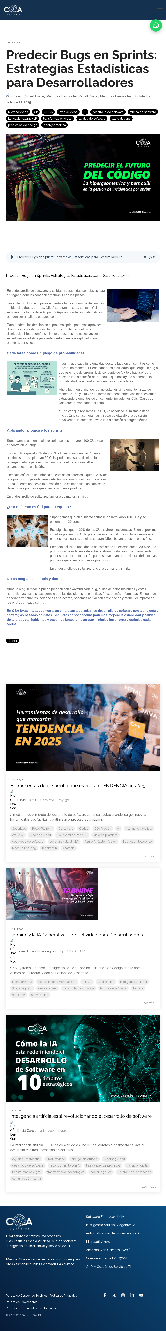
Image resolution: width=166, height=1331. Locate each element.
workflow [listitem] (18, 995)
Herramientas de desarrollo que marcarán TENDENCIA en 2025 (77, 785)
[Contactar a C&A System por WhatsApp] (156, 25)
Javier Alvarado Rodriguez (36, 951)
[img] (145, 257)
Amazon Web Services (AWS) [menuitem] (108, 1250)
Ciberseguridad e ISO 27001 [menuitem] (106, 1258)
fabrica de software (143, 112)
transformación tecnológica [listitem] (65, 1172)
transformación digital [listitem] (26, 1172)
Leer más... (149, 856)
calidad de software (91, 118)
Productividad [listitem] (55, 1159)
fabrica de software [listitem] (113, 988)
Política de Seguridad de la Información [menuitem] (31, 1308)
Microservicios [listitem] (22, 982)
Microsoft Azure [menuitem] (98, 1242)
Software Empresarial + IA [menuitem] (105, 1217)
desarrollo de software (108, 112)
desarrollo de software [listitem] (28, 841)
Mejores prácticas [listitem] (105, 835)
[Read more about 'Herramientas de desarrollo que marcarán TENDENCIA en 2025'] (83, 727)
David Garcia (26, 800)
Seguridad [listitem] (19, 828)
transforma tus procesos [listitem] (134, 1172)
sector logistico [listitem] (101, 1172)
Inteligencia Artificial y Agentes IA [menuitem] (110, 1225)
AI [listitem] (118, 828)
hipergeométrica (54, 125)
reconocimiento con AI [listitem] (65, 1165)
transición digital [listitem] (137, 1165)
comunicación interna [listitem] (26, 1178)
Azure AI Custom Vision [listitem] (101, 841)
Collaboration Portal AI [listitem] (72, 835)
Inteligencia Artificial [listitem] (139, 828)
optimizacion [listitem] (39, 995)
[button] (160, 10)
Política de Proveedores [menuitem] (21, 1302)
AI (85, 112)
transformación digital (57, 118)
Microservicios (18, 112)
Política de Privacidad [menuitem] (63, 1295)
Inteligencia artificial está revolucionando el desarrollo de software (81, 1116)
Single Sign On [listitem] (22, 988)
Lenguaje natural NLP (22, 118)
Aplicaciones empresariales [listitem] (57, 982)
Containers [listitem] (66, 828)
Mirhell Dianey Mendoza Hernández (105, 96)
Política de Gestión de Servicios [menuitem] (26, 1295)
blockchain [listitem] (49, 848)
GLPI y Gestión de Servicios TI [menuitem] (108, 1267)
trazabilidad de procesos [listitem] (103, 1165)
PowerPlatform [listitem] (42, 828)
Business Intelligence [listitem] (137, 841)
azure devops (121, 118)
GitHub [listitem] (83, 828)
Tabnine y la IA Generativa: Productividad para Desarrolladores (76, 934)
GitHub (48, 112)
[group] (83, 257)
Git (36, 112)
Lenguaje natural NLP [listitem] (64, 841)
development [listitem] (47, 988)
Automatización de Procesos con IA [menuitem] (113, 1233)
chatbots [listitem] (69, 848)
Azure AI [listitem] (18, 835)
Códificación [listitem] (102, 828)
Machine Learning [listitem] (24, 848)
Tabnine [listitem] (138, 988)
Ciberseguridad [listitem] (40, 835)
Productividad (68, 112)
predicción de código (22, 125)
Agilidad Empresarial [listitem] (26, 1159)
